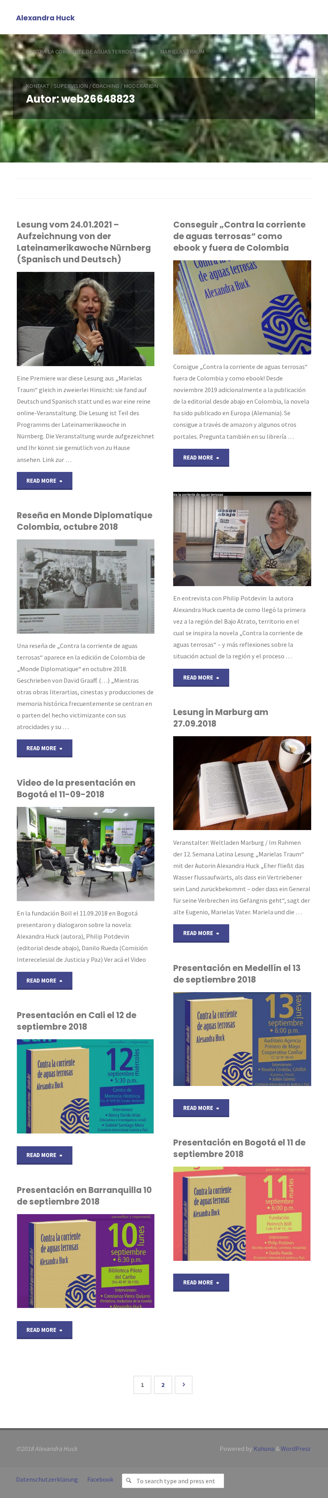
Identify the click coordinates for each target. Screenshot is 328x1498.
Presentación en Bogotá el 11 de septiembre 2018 (239, 1148)
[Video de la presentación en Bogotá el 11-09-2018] (120, 854)
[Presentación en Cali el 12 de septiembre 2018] (120, 1086)
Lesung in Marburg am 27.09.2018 (220, 717)
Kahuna (263, 1448)
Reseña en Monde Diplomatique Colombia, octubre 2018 (84, 521)
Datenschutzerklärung (47, 1479)
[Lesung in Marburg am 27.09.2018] (276, 783)
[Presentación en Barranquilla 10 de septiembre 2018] (120, 1261)
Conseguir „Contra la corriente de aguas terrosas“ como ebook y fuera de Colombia (239, 236)
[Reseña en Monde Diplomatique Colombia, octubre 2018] (120, 586)
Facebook (100, 1479)
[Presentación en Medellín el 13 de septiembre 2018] (276, 1039)
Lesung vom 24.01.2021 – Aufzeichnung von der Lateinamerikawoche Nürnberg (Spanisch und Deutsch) (84, 242)
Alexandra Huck (45, 18)
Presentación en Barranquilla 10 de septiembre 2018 (84, 1195)
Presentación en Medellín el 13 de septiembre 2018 (237, 973)
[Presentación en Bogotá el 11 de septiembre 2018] (276, 1214)
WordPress (296, 1448)
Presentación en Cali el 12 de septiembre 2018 (76, 1020)
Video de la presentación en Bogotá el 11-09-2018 (76, 788)
